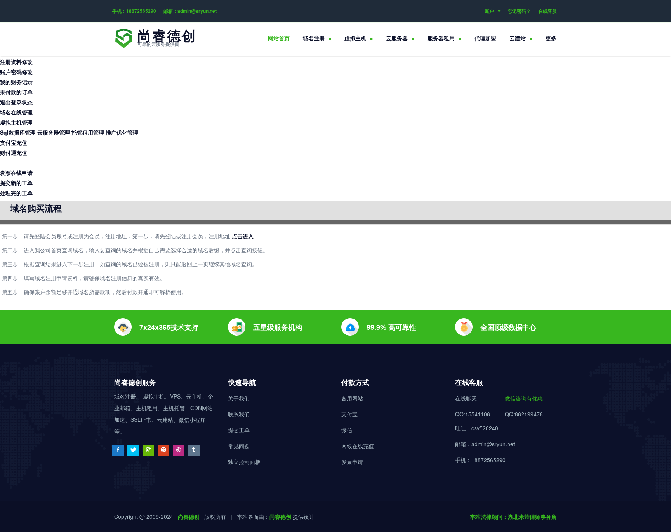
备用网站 (352, 398)
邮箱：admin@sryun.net (485, 444)
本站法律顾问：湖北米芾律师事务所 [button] (513, 516)
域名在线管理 (16, 112)
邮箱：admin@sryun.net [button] (190, 10)
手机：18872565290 (480, 460)
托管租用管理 (87, 132)
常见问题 (239, 446)
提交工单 (239, 430)
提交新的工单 (16, 183)
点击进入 (243, 236)
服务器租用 (441, 38)
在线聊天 (466, 398)
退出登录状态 (16, 102)
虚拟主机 (355, 38)
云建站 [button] (517, 38)
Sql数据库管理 (18, 132)
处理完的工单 (16, 193)
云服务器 (397, 38)
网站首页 (279, 38)
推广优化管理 (122, 132)
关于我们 (239, 398)
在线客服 (547, 10)
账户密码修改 (16, 72)
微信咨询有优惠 (524, 398)
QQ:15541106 (472, 414)
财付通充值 (13, 152)
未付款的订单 (16, 92)
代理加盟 (485, 38)
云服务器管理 (53, 132)
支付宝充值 (13, 142)
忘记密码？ (519, 10)
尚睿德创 (189, 516)
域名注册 (314, 38)
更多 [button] (551, 38)
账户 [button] (489, 10)
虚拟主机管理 (16, 122)
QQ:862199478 (524, 414)
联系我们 (239, 414)
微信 (346, 430)
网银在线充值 (357, 446)
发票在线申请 (16, 173)
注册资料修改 (16, 62)
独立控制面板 (244, 462)
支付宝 (349, 414)
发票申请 (352, 462)
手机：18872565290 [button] (134, 10)
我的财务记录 (16, 82)
